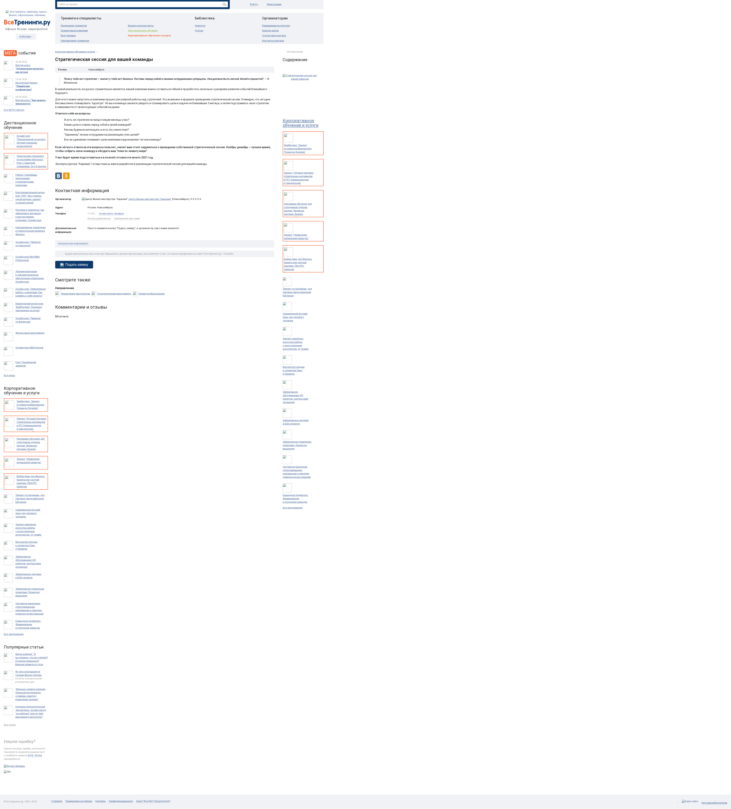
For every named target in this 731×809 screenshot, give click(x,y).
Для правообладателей (714, 803)
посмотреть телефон (111, 213)
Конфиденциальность (121, 801)
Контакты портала (273, 40)
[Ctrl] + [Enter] (35, 755)
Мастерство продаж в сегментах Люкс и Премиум (294, 370)
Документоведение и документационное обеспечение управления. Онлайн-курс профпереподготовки (29, 278)
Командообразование (151, 293)
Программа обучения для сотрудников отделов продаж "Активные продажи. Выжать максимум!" (298, 211)
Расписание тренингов (74, 25)
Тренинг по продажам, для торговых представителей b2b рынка (297, 292)
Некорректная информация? (73, 243)
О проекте (56, 801)
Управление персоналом (75, 293)
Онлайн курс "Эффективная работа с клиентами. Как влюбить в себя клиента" (30, 292)
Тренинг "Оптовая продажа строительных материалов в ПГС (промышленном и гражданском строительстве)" (298, 180)
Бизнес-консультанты (141, 25)
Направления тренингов (75, 40)
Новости (200, 25)
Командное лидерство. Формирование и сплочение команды (295, 498)
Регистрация (274, 4)
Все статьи (10, 725)
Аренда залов (270, 30)
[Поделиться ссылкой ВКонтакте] (58, 178)
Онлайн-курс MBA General (29, 347)
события (20, 53)
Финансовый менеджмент (30, 333)
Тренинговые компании (74, 30)
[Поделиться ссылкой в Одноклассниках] (66, 178)
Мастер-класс (30, 102)
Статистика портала (274, 35)
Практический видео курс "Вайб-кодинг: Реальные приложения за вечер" (29, 307)
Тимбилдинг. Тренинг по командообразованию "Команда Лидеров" (297, 148)
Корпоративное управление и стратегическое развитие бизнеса (30, 231)
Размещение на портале (276, 25)
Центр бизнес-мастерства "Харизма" (150, 199)
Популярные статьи (24, 647)
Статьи (199, 30)
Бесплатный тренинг (26, 86)
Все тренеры (68, 35)
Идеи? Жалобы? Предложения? (153, 801)
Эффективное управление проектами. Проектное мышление (297, 445)
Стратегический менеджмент (114, 293)
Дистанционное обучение (142, 30)
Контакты (100, 801)
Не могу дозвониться (99, 218)
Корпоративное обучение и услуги (149, 35)
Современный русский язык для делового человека (295, 317)
